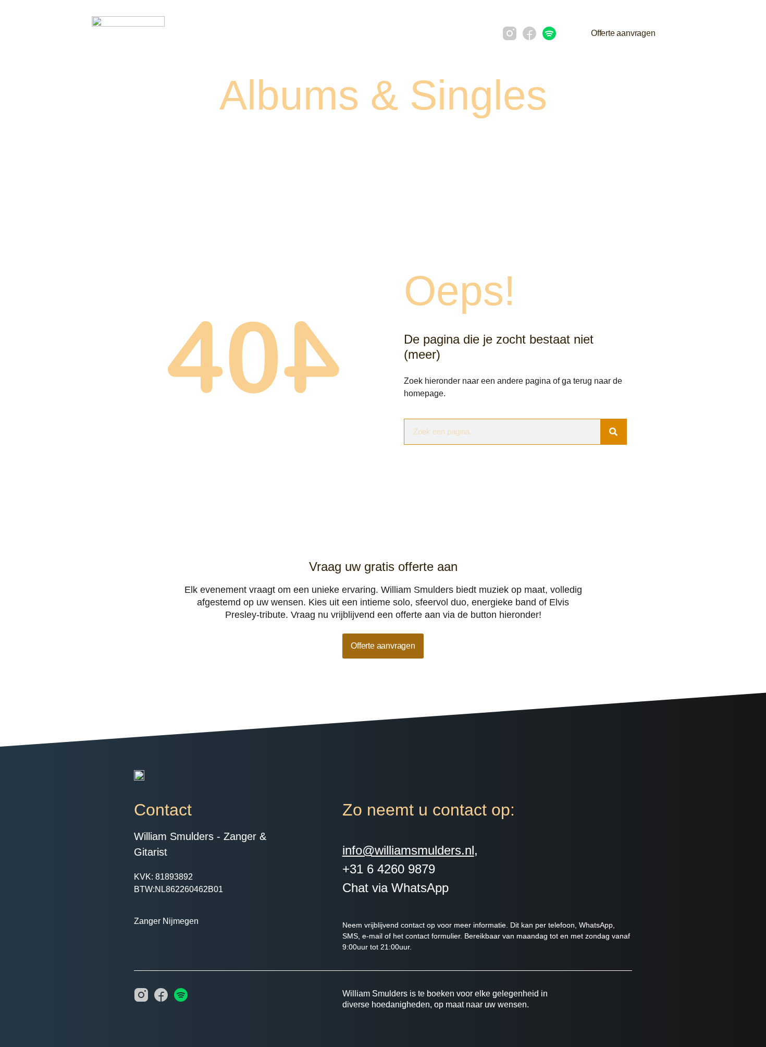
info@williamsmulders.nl (408, 850)
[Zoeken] (613, 431)
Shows (406, 33)
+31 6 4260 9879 (388, 869)
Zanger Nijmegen (166, 921)
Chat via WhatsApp (395, 888)
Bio (274, 33)
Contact (450, 33)
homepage (423, 393)
